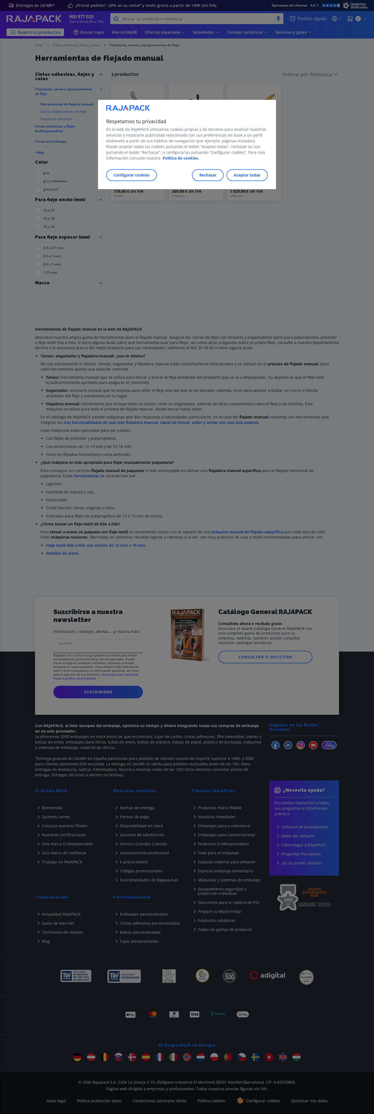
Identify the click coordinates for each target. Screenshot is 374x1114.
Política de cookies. (181, 158)
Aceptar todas (247, 175)
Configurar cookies (131, 175)
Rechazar (207, 175)
